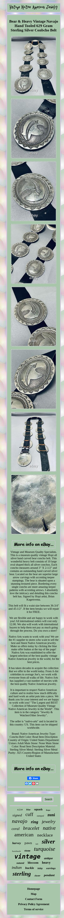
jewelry (48, 821)
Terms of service (33, 909)
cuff (29, 814)
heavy (46, 862)
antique (48, 858)
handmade (16, 851)
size (20, 809)
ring (34, 822)
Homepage (33, 888)
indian (17, 867)
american (24, 834)
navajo (19, 821)
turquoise (44, 849)
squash (38, 809)
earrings (51, 868)
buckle (29, 868)
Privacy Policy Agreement (33, 904)
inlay (40, 868)
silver (48, 841)
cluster (37, 875)
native (49, 828)
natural (20, 863)
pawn (28, 843)
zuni (51, 815)
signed (17, 815)
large (48, 810)
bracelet (31, 828)
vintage (27, 856)
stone (27, 850)
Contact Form (33, 899)
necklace (45, 835)
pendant (49, 875)
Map (33, 893)
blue (28, 809)
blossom (33, 862)
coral (16, 829)
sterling (22, 874)
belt (37, 844)
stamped (40, 816)
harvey (16, 843)
